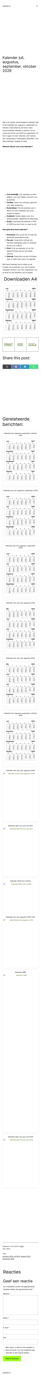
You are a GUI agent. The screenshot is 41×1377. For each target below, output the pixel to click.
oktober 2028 (25, 1256)
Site (4, 1337)
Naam (6, 1318)
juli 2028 (17, 1256)
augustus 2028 (8, 1256)
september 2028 (8, 1259)
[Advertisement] (20, 30)
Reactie (6, 1294)
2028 (22, 1246)
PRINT (8, 344)
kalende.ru (7, 6)
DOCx (32, 344)
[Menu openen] (37, 6)
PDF (20, 344)
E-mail (6, 1328)
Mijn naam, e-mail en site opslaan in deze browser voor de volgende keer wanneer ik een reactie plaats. (20, 1350)
